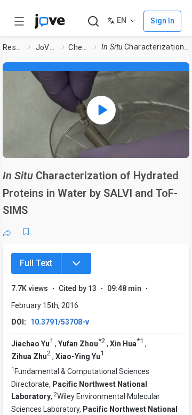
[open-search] (93, 21)
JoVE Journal (47, 47)
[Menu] (76, 263)
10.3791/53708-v (59, 322)
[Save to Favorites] (26, 231)
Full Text (36, 263)
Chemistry (79, 47)
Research (13, 47)
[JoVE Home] (49, 21)
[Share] (7, 231)
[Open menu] (19, 21)
